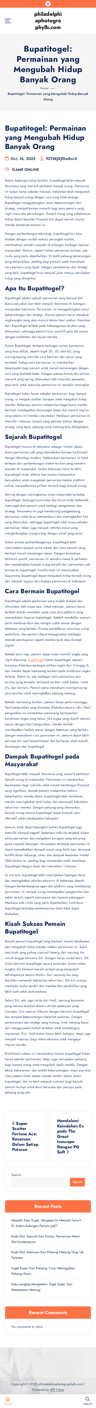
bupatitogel (36, 659)
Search (16, 1175)
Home (44, 88)
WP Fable (57, 1389)
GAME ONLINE (25, 169)
